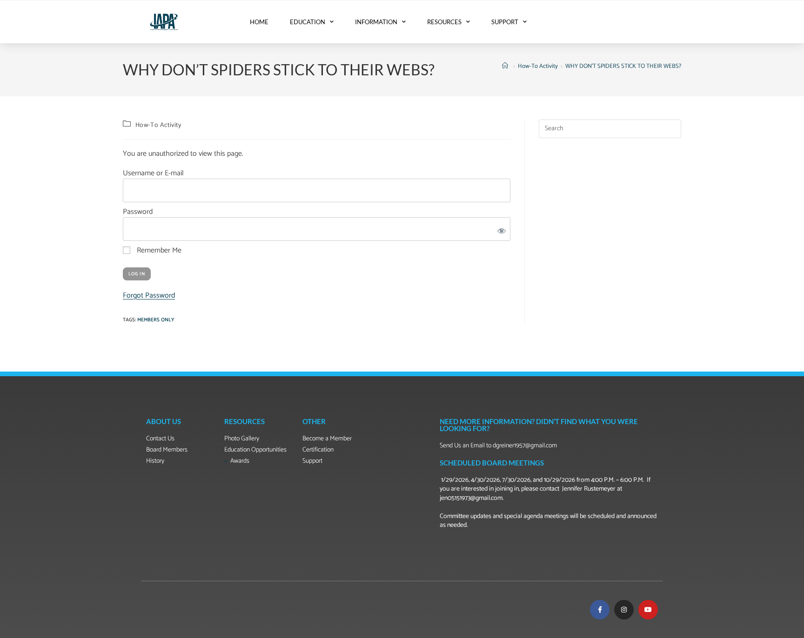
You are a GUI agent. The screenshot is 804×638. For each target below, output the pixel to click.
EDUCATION (307, 22)
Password (138, 212)
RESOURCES (444, 22)
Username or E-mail (153, 173)
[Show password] (499, 229)
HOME (259, 22)
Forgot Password (149, 295)
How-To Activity (158, 125)
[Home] (506, 66)
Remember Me (158, 251)
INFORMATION (376, 22)
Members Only (155, 320)
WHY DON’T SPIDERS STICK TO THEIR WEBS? (623, 66)
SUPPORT (504, 22)
